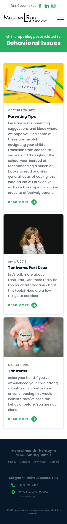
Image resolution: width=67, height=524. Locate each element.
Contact (25, 461)
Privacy (12, 461)
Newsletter (40, 461)
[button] (60, 18)
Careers (54, 461)
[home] (25, 18)
